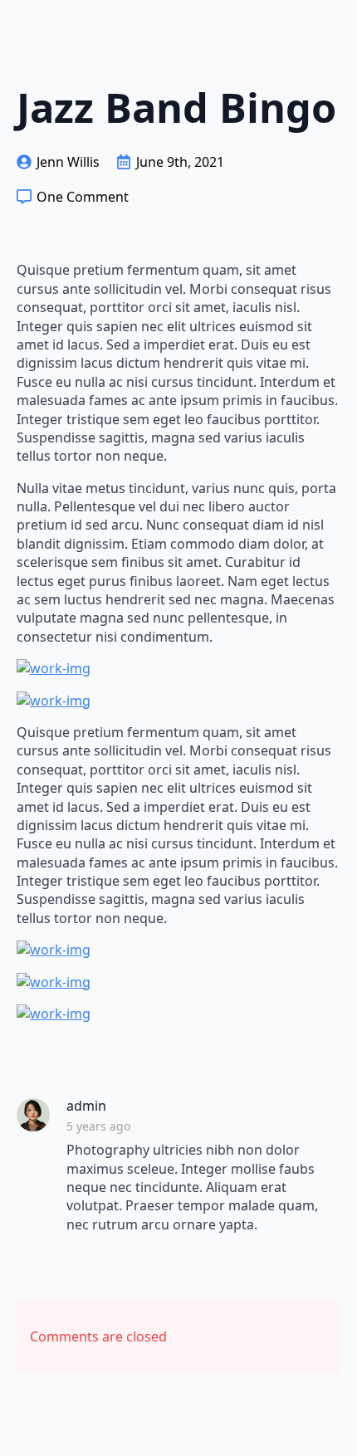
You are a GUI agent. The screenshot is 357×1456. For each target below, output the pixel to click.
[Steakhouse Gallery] (178, 668)
